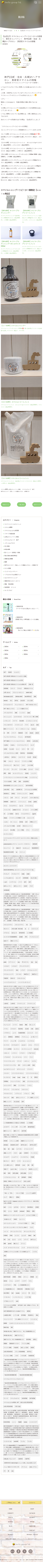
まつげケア (6, 1127)
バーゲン (6, 1028)
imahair (28, 874)
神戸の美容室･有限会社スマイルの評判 (13, 680)
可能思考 (6, 978)
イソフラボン (21, 1085)
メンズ (23, 1247)
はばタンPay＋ (13, 1169)
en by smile (7, 549)
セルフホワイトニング (10, 578)
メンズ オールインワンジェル (11, 1247)
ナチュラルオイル (14, 1398)
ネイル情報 (7, 568)
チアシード (6, 1089)
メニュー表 (13, 1041)
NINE (5, 1173)
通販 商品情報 (9, 584)
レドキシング (7, 720)
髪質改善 (35, 844)
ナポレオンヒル (21, 978)
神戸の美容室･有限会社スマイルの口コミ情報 (15, 676)
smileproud (22, 1211)
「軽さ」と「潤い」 (9, 1193)
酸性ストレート (7, 1131)
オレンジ (17, 761)
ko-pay (14, 1077)
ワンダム (29, 1441)
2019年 (6, 658)
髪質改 (28, 1311)
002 (4, 1239)
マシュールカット (19, 704)
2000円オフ (27, 974)
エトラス (17, 1235)
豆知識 (32, 1157)
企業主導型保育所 (8, 1351)
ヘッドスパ (22, 712)
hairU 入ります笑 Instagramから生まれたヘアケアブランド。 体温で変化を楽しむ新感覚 (21, 1202)
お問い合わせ (7, 692)
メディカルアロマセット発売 (11, 753)
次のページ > (37, 504)
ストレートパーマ (8, 1319)
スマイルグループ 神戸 (28, 489)
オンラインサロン (8, 834)
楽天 (25, 882)
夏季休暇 (18, 1165)
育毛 (26, 937)
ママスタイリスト (8, 1093)
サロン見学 (30, 700)
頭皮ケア (6, 941)
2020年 (26, 654)
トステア (24, 1281)
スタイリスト (25, 1089)
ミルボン (6, 822)
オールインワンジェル (32, 1247)
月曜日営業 (20, 1289)
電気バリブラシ (14, 941)
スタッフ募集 (20, 830)
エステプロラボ (18, 716)
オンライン (16, 1049)
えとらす (24, 1235)
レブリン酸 (16, 1315)
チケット (17, 797)
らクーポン (19, 1149)
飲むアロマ (16, 765)
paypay (28, 712)
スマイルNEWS (4, 489)
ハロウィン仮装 (26, 1065)
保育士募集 (15, 1173)
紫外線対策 (22, 932)
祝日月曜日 (6, 1293)
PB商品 (28, 1211)
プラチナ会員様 (7, 781)
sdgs (19, 962)
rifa (27, 924)
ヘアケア (23, 970)
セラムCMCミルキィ (8, 1165)
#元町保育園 (7, 1422)
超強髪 (21, 937)
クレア (5, 1197)
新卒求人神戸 (33, 1145)
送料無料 (24, 1177)
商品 (17, 970)
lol (4, 733)
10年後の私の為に (8, 1335)
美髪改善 (20, 733)
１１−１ (14, 1422)
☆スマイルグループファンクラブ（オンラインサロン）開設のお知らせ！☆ (21, 839)
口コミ (33, 1293)
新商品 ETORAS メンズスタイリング (12, 1181)
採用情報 (6, 688)
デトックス (6, 769)
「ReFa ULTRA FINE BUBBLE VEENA (25, 1375)
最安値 (5, 1281)
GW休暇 (5, 1141)
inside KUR (16, 1441)
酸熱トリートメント (9, 729)
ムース (14, 1033)
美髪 (5, 761)
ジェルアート (15, 1157)
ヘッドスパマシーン (18, 1297)
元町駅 (5, 749)
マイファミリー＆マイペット (12, 524)
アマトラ (36, 1045)
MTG (19, 1065)
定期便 (37, 1207)
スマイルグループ (8, 704)
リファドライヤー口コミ (18, 1073)
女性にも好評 (27, 1181)
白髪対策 (20, 1458)
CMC (32, 1165)
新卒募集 (23, 1315)
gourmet (9, 1243)
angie (13, 1149)
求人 (11, 700)
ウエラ (31, 1227)
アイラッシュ (25, 1037)
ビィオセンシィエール (31, 720)
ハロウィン (26, 1061)
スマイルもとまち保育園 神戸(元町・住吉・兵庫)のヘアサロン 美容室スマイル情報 (21, 1306)
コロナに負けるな (34, 797)
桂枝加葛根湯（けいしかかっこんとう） (14, 785)
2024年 (26, 646)
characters (6, 700)
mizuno (29, 801)
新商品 (13, 793)
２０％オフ (13, 1028)
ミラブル (34, 1251)
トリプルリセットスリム (10, 1177)
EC (18, 1177)
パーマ (20, 882)
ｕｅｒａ (6, 1231)
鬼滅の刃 (18, 848)
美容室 (10, 672)
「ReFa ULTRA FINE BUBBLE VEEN (10, 1375)
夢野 (5, 773)
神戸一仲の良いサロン (31, 704)
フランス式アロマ (8, 725)
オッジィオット (27, 1161)
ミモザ (16, 1355)
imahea (23, 874)
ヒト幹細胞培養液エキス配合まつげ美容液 (14, 1122)
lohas (5, 1149)
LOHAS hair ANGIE (8, 559)
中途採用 (16, 1347)
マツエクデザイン (25, 813)
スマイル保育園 (7, 1049)
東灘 (9, 773)
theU (34, 1235)
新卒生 (16, 700)
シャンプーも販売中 (31, 1193)
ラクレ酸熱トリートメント (21, 1319)
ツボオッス (6, 1053)
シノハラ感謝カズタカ (22, 708)
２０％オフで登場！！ (23, 1223)
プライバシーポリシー (18, 692)
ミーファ (15, 1024)
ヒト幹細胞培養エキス (23, 1285)
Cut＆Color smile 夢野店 (10, 556)
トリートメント (22, 801)
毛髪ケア (6, 1169)
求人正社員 (16, 1101)
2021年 (6, 654)
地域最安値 (31, 1355)
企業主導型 (6, 789)
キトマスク (6, 1045)
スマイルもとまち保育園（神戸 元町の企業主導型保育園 (18, 1402)
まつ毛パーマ (34, 1037)
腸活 (13, 1097)
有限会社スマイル (28, 688)
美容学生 (22, 753)
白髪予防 (27, 1458)
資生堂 (37, 733)
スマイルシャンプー (32, 970)
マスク (37, 769)
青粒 (33, 1093)
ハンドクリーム (33, 777)
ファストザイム (29, 805)
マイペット (22, 852)
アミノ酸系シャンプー (32, 1097)
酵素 (15, 1085)
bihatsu (29, 1235)
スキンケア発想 (20, 1193)
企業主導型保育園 (8, 1406)
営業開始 (6, 1081)
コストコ (24, 1293)
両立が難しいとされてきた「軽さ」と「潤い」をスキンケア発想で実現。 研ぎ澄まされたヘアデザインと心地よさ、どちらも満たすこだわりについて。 (21, 1187)
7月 (4, 813)
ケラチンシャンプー (22, 793)
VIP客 (15, 781)
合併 (26, 822)
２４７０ (15, 720)
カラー (23, 749)
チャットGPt (14, 1127)
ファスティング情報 (27, 761)
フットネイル (34, 1153)
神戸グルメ (33, 1239)
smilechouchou (6, 890)
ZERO (5, 1255)
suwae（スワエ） (33, 1467)
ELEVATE (15, 1219)
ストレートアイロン (15, 1081)
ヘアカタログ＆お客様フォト (12, 574)
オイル (30, 1045)
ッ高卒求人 (6, 757)
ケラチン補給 (23, 769)
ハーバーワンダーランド (10, 982)
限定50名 (20, 1028)
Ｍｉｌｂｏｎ (13, 822)
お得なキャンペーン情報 (15, 489)
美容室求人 (6, 793)
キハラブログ (8, 590)
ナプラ (19, 1161)
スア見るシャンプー (9, 1301)
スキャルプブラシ (8, 924)
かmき (23, 1165)
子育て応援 (17, 1406)
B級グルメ (16, 1243)
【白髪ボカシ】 (7, 1219)
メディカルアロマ (9, 543)
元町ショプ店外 (24, 1347)
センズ (32, 745)
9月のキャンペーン (27, 826)
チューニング (7, 1024)
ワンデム (23, 1441)
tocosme (21, 1024)
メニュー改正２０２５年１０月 (11, 1467)
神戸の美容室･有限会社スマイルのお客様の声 (15, 684)
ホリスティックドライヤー (10, 865)
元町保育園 (24, 1398)
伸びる (17, 813)
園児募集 (28, 1339)
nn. (25, 928)
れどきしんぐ (26, 848)
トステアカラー (7, 1285)
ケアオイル (6, 932)
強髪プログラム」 (19, 1335)
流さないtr (14, 932)
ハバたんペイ (23, 1169)
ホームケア (24, 797)
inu (16, 852)
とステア (17, 1281)
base (32, 962)
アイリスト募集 (7, 1347)
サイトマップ (32, 1539)
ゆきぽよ (34, 729)
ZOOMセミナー (33, 822)
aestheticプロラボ (16, 809)
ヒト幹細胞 (29, 1122)
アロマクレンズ (7, 765)
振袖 (37, 725)
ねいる (21, 805)
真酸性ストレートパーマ (27, 1141)
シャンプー (33, 773)
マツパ (31, 1057)
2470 (8, 733)
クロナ (15, 1153)
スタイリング (34, 928)
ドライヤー (30, 1069)
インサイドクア (33, 1422)
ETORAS (29, 1177)
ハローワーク (21, 757)
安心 (13, 789)
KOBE (5, 1243)
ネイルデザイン (13, 805)
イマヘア (14, 733)
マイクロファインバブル (10, 1065)
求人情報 (7, 546)
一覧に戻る (21, 504)
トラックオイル (15, 1089)
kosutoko (17, 1293)
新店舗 (21, 822)
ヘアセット (26, 1093)
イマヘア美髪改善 (9, 534)
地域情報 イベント (10, 587)
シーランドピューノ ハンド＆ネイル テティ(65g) (15, 777)
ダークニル (24, 1467)
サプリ (30, 1173)
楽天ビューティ (7, 886)
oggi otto (34, 813)
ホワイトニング (21, 1069)
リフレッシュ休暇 (14, 1141)
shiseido (31, 733)
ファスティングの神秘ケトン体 (17, 818)
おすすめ (16, 1207)
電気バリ (11, 1197)
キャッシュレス (7, 716)
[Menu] (40, 2)
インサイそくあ (7, 1441)
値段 (24, 1081)
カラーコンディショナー (10, 1223)
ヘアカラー (22, 1053)
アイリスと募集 (25, 1343)
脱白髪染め (30, 1207)
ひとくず (18, 878)
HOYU (9, 1173)
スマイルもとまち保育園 (11, 530)
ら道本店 (6, 1003)
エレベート (22, 1219)
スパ (36, 1033)
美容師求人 (31, 1315)
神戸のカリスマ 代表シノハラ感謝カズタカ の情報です (15, 491)
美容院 (26, 773)
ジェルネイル (21, 1041)
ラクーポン (19, 974)
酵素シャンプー (7, 1101)
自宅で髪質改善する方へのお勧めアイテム (14, 1311)
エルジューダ (30, 818)
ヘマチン (29, 1085)
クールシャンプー (28, 1149)
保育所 (32, 1347)
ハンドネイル (30, 1041)
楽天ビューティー (20, 1097)
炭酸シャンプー (7, 1153)
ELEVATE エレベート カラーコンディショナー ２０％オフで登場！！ (20, 1215)
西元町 (34, 757)
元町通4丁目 (19, 789)
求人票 (29, 757)
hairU (5, 1207)
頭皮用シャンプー (33, 1169)
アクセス (19, 688)
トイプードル (12, 882)
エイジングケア (7, 1085)
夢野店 (36, 1077)
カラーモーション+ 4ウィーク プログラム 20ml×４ (16, 1227)
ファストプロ (7, 809)
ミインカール (33, 1319)
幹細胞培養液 (21, 1033)
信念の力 (12, 978)
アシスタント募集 (8, 1355)
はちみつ (24, 1045)
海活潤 (15, 1211)
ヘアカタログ (7, 1057)
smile (17, 1301)
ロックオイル (7, 1077)
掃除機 (32, 1277)
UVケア (13, 1161)
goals (21, 1153)
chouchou (31, 793)
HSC (28, 1165)
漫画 (20, 781)
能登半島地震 (7, 1277)
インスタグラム (24, 1157)
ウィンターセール (17, 1057)
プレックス (14, 769)
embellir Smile (29, 692)
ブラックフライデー (24, 966)
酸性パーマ (16, 1131)
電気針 (18, 1197)
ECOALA (19, 1277)
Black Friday (6, 1327)
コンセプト (17, 672)
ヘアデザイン (7, 1033)
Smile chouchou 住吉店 (8, 696)
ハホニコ (10, 761)
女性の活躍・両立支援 (17, 928)
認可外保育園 (29, 785)
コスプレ (34, 1061)
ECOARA (14, 1277)
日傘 (32, 1028)
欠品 (9, 1239)
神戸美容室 (27, 737)
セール (10, 1211)
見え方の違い (34, 878)
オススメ (23, 1207)
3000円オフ (35, 974)
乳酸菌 (20, 1422)
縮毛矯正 (6, 1145)
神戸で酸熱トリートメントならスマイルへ (14, 741)
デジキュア (6, 874)
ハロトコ (6, 797)
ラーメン (23, 1243)
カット (18, 749)
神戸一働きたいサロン (9, 708)
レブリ (19, 1239)
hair (9, 1149)
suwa (12, 1471)
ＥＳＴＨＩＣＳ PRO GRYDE (31, 716)
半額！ (33, 1223)
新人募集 (12, 830)
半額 (15, 1285)
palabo (5, 962)
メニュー (6, 830)
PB (29, 1293)
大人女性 (11, 749)
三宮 (26, 733)
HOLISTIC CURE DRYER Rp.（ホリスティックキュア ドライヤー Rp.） (19, 870)
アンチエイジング (34, 937)
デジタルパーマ (15, 874)
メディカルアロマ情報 (9, 826)
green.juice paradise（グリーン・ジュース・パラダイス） (17, 844)
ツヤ (32, 749)
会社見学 (22, 700)
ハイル (10, 1207)
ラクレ (30, 1281)
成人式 (32, 725)
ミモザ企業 (23, 1355)
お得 (11, 797)
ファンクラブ (35, 830)
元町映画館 (25, 878)
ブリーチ (19, 1061)
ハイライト (14, 1053)
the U (13, 1293)
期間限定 (10, 1037)
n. (28, 928)
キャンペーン (7, 848)
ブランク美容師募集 (20, 1351)
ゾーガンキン (7, 1297)
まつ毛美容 (10, 813)
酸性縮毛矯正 (31, 1127)
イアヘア (26, 1239)
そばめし (12, 745)
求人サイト (6, 928)
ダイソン (26, 1277)
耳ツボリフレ (25, 962)
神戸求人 (29, 1351)
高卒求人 (14, 757)
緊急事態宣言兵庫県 (9, 852)
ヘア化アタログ (31, 1053)
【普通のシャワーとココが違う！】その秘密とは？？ (17, 1251)
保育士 (34, 1339)
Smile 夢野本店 (28, 696)
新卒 (23, 1101)
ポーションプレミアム (16, 1231)
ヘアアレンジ (18, 1093)
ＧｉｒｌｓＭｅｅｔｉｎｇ (22, 729)
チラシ (28, 830)
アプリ (26, 725)
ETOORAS (5, 1235)
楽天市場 (24, 1131)
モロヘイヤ (6, 1097)
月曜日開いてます (29, 1289)
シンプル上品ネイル (9, 878)
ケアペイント (12, 962)
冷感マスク (13, 801)
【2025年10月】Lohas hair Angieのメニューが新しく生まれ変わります (20, 1463)
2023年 (6, 650)
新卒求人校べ (24, 1145)
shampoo (5, 818)
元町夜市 (26, 1153)
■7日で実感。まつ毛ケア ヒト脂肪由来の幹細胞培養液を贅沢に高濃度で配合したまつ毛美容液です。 (21, 1135)
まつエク (30, 769)
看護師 (5, 1343)
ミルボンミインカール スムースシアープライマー (21, 1323)
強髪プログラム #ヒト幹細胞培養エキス (14, 1339)
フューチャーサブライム (10, 737)
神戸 (5, 672)
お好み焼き (35, 741)
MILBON (5, 1323)
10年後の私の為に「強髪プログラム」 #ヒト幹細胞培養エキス (19, 1331)
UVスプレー (6, 1161)
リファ (25, 1057)
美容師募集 (30, 753)
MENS (33, 1211)
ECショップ (32, 1024)
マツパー (6, 1041)
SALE (12, 1327)
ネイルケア (6, 1157)
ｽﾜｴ (5, 1471)
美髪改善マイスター (14, 1343)
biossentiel (22, 720)
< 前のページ (5, 504)
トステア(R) (27, 1297)
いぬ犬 (5, 882)
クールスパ (25, 809)
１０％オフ (6, 966)
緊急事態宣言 (35, 848)
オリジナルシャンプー (32, 1081)
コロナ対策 (30, 765)
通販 (26, 1024)
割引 (5, 1211)
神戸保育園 (32, 1398)
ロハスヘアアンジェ (18, 773)
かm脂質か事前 (7, 1315)
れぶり (14, 1239)
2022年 (26, 650)
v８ (37, 1277)
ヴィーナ (6, 1398)
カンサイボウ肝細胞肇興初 (10, 937)
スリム (11, 1281)
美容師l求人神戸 (14, 1145)
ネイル (5, 805)
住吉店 (25, 886)
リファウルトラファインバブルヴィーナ (14, 1379)
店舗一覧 (31, 684)
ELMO (5, 562)
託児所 (18, 826)
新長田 (28, 741)
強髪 (16, 712)
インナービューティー (10, 571)
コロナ (23, 765)
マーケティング (21, 1003)
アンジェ (20, 737)
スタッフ (12, 688)
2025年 (6, 646)
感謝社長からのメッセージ (12, 581)
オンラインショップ (27, 1049)
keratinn (25, 1422)
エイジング (30, 1033)
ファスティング (19, 725)
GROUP (32, 1522)
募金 (37, 1315)
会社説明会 (26, 781)
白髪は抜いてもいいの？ (10, 1458)
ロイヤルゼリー (15, 1045)
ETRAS (11, 1235)
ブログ (31, 886)
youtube (35, 801)
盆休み (37, 1028)
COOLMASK (6, 801)
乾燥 (33, 1065)
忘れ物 (26, 1028)
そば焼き (6, 745)
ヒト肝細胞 (29, 932)
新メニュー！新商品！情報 (12, 552)
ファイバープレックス (9, 1061)
